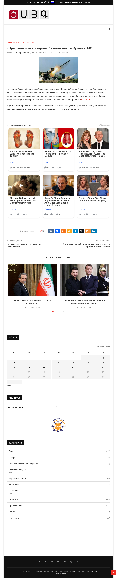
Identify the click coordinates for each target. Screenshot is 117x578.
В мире (59, 457)
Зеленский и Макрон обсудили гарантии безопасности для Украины (84, 302)
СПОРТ (59, 511)
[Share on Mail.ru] (69, 231)
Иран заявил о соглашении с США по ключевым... (32, 302)
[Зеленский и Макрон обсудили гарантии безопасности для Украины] (84, 280)
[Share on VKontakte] (51, 231)
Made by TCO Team (58, 574)
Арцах (59, 451)
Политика (59, 499)
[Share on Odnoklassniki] (63, 231)
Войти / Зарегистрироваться (70, 2)
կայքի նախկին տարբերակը (84, 571)
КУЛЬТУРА (59, 484)
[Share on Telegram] (75, 231)
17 (14, 372)
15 (88, 367)
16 (103, 367)
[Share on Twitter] (81, 231)
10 (14, 367)
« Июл (9, 385)
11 (29, 367)
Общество (30, 42)
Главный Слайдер (14, 42)
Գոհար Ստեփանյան (24, 53)
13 (58, 367)
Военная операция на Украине (59, 463)
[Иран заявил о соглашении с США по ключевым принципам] (32, 280)
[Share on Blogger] (88, 231)
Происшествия (59, 505)
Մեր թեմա (59, 518)
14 (73, 367)
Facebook (85, 99)
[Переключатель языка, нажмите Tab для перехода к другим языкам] (52, 2)
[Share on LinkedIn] (94, 231)
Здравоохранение (59, 478)
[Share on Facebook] (57, 231)
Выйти (87, 2)
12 (44, 367)
